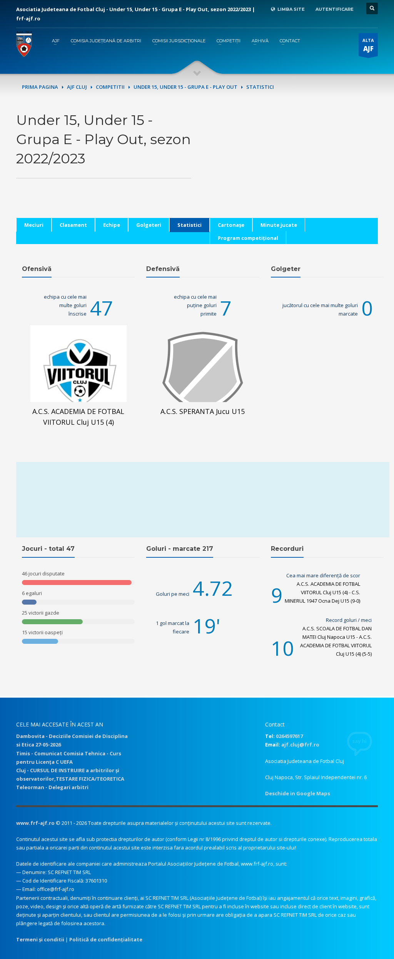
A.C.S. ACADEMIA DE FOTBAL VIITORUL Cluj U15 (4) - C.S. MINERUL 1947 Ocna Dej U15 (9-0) (322, 592)
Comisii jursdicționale (178, 40)
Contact (290, 40)
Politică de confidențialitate (105, 939)
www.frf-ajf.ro (35, 822)
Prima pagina (40, 86)
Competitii (110, 86)
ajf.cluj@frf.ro (300, 744)
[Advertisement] (290, 164)
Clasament (73, 224)
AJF (56, 40)
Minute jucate (278, 224)
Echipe (111, 224)
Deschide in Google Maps (297, 793)
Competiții (228, 40)
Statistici (189, 224)
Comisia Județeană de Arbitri (106, 40)
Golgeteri (148, 224)
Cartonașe (231, 224)
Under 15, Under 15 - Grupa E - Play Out (185, 86)
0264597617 (289, 736)
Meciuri (33, 224)
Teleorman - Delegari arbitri (52, 787)
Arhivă (260, 40)
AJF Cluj (77, 86)
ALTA (368, 45)
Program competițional (248, 237)
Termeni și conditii (40, 939)
